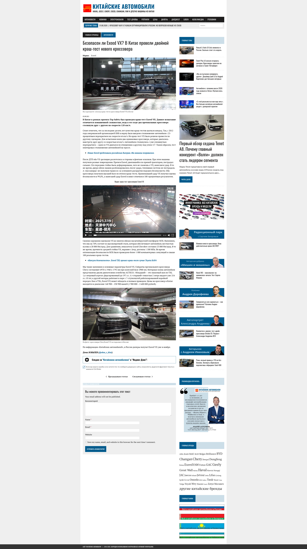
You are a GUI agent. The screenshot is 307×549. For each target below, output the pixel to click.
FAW (196, 465)
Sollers (205, 480)
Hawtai (210, 470)
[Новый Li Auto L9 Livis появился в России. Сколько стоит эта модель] (186, 52)
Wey (194, 483)
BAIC (191, 453)
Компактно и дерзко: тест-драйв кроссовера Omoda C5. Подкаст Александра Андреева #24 (208, 333)
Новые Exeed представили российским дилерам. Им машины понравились (121, 152)
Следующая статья (141, 376)
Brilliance (211, 453)
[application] (129, 211)
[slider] (127, 235)
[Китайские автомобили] (153, 8)
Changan (185, 459)
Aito (181, 454)
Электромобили (117, 19)
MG (188, 480)
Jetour (201, 475)
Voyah (188, 483)
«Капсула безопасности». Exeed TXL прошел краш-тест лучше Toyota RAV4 (122, 260)
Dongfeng (215, 459)
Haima (195, 470)
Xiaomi (200, 484)
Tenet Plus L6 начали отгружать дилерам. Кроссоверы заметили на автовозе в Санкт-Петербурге (208, 63)
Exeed (93, 55)
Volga (181, 484)
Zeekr (205, 484)
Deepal (205, 459)
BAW (197, 454)
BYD (219, 454)
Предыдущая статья (118, 376)
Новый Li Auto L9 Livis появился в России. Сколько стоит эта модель (208, 48)
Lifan (212, 475)
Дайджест (175, 19)
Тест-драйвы (132, 19)
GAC (209, 465)
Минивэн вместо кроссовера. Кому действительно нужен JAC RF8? (208, 244)
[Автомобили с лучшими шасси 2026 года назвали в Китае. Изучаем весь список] (186, 93)
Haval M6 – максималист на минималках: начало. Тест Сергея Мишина (208, 275)
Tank (210, 479)
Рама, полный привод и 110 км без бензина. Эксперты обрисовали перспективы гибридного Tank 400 (208, 363)
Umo (220, 480)
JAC (181, 475)
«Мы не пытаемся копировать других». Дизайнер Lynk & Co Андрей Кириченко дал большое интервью (209, 76)
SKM (200, 480)
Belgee (202, 453)
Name (88, 419)
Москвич (219, 483)
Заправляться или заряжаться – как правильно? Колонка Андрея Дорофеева (209, 304)
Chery (197, 459)
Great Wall (186, 470)
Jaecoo (187, 475)
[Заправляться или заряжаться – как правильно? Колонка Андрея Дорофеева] (186, 307)
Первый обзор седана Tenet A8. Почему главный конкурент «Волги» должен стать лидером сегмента (201, 151)
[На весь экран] (173, 235)
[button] (129, 211)
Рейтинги (145, 19)
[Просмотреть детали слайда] (129, 359)
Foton (202, 464)
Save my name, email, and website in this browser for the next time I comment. (121, 442)
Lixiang (218, 475)
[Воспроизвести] (86, 235)
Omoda (194, 479)
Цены (155, 19)
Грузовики (211, 19)
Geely (216, 464)
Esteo (181, 465)
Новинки (102, 19)
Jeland (194, 475)
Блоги (186, 19)
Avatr (186, 454)
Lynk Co (183, 479)
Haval (202, 470)
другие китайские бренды (200, 488)
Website (88, 434)
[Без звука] (169, 235)
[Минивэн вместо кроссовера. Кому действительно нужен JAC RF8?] (186, 248)
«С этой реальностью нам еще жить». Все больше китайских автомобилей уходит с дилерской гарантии (209, 104)
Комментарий (91, 401)
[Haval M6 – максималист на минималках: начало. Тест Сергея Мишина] (186, 277)
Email (87, 427)
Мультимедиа (198, 19)
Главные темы (187, 40)
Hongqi (217, 470)
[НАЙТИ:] (211, 25)
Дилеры (164, 19)
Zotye (211, 483)
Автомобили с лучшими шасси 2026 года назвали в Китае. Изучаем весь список (209, 91)
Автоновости (90, 19)
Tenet (216, 480)
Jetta (207, 475)
